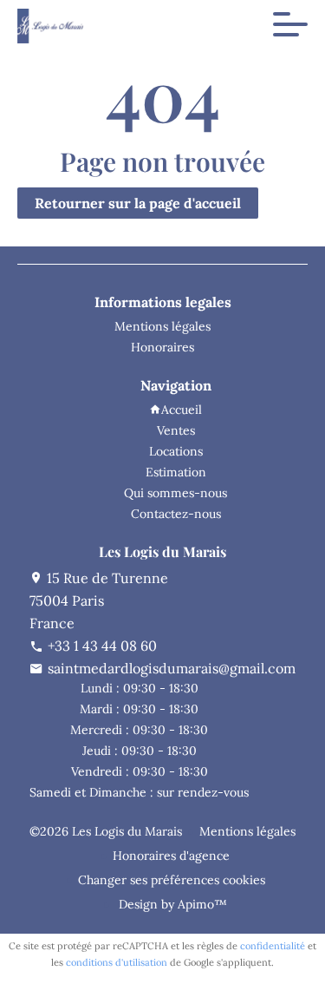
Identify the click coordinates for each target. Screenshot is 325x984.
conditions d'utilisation (116, 962)
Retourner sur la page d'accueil (138, 203)
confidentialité (272, 946)
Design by (171, 904)
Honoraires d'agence (171, 855)
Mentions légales (247, 831)
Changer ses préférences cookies (171, 880)
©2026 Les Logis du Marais (105, 831)
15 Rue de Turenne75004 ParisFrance (98, 600)
